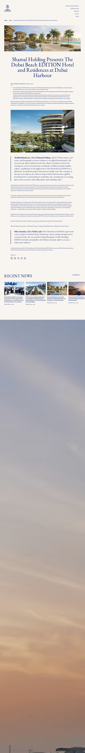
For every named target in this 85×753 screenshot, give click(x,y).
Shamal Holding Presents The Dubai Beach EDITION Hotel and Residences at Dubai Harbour (35, 20)
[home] (7, 8)
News (10, 20)
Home (5, 20)
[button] (79, 293)
